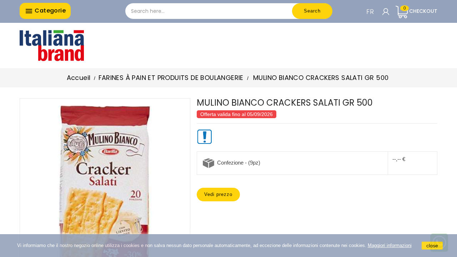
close (432, 245)
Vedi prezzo (218, 194)
